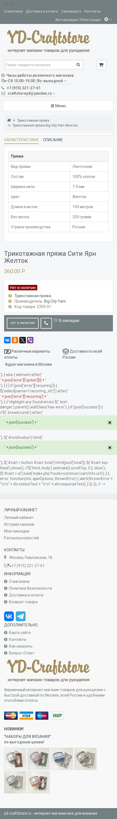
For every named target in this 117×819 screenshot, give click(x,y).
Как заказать (21, 646)
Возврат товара (23, 602)
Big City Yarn (55, 301)
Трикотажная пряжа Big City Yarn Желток (45, 125)
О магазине (13, 11)
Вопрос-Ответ (21, 653)
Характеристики (21, 140)
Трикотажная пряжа (33, 120)
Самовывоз (71, 11)
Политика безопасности (30, 588)
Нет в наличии (23, 323)
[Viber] (30, 340)
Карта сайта (20, 632)
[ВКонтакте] (7, 340)
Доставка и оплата (42, 11)
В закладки (69, 320)
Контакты (92, 11)
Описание (53, 140)
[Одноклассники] (15, 340)
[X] (22, 340)
